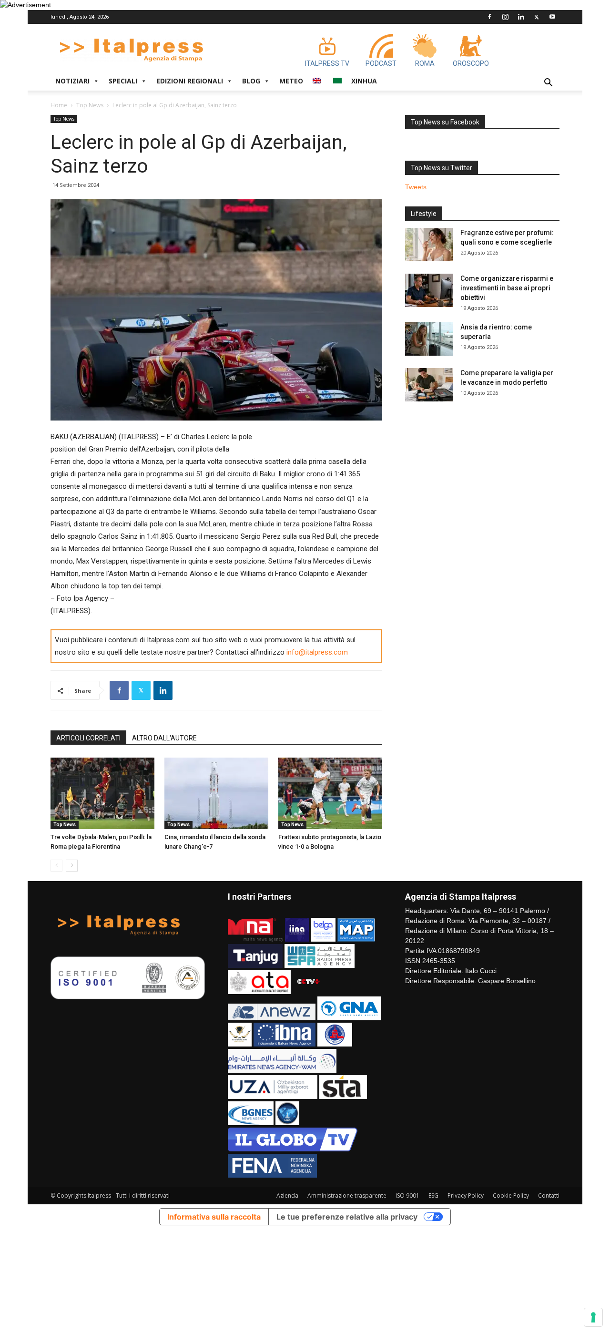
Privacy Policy (465, 1195)
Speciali (123, 80)
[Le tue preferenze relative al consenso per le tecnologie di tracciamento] (593, 1317)
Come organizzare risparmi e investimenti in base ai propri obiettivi (506, 288)
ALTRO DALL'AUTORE (164, 738)
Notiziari (72, 80)
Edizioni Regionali (189, 80)
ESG (433, 1195)
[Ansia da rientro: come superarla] (429, 339)
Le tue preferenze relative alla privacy (346, 1216)
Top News (89, 105)
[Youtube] (552, 16)
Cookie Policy (511, 1195)
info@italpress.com (317, 652)
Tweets (416, 187)
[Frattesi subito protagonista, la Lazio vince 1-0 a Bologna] (330, 793)
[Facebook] (489, 16)
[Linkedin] (521, 16)
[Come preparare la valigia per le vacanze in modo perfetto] (429, 384)
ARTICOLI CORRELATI (88, 738)
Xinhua (364, 80)
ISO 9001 (407, 1195)
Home (59, 105)
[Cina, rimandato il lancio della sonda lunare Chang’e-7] (216, 793)
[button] (548, 83)
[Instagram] (505, 16)
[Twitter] (536, 16)
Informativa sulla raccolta (214, 1216)
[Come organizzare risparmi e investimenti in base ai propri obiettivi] (429, 290)
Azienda (287, 1195)
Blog (251, 80)
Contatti (548, 1195)
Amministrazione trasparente (346, 1195)
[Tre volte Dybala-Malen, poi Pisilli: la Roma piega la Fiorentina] (102, 793)
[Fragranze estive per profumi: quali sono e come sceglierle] (429, 244)
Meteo (291, 80)
